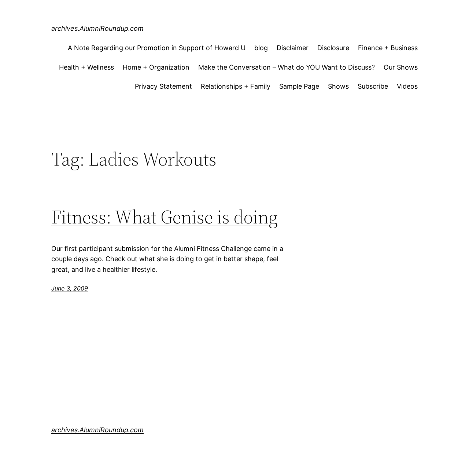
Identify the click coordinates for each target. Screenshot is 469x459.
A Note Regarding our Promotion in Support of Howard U (156, 48)
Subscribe (373, 86)
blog (261, 48)
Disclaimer (293, 48)
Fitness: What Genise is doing (164, 217)
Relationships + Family (235, 86)
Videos (407, 86)
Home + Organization (156, 67)
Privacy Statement (163, 86)
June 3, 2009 (69, 288)
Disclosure (333, 48)
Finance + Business (388, 48)
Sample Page (299, 86)
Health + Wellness (86, 67)
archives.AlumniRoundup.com (97, 28)
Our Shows (401, 67)
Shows (338, 86)
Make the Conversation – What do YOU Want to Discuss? (286, 67)
